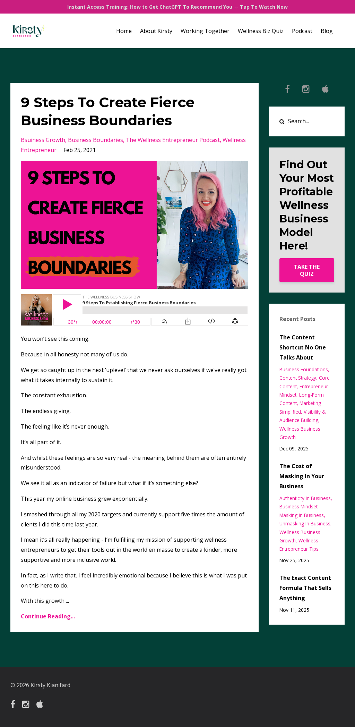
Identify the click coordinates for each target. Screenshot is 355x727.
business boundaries (95, 140)
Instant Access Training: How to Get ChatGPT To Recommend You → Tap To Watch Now (177, 6)
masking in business (301, 515)
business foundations (303, 369)
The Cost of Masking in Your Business (301, 476)
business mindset (298, 506)
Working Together (205, 31)
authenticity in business (305, 498)
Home (124, 31)
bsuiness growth (43, 140)
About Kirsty (156, 31)
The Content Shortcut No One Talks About (302, 347)
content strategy (297, 377)
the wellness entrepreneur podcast (173, 140)
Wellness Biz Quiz (261, 31)
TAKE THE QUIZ (307, 270)
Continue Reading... (48, 616)
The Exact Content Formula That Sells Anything (305, 588)
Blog (327, 31)
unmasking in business (304, 523)
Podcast (302, 31)
